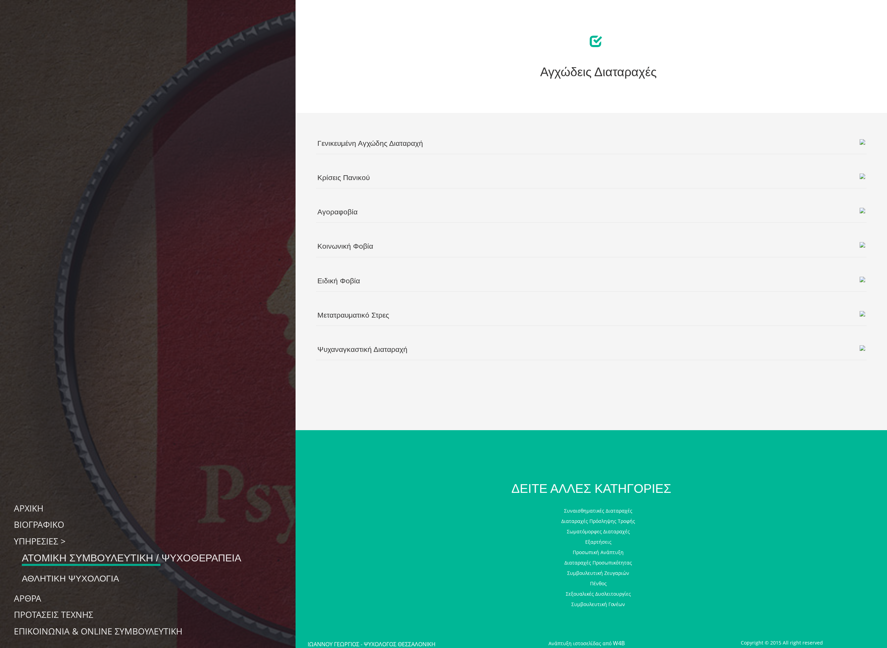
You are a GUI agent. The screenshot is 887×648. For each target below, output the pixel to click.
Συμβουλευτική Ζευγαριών (598, 573)
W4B (619, 643)
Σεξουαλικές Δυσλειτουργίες (598, 594)
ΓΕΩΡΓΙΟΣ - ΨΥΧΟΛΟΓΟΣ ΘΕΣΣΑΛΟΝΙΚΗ (372, 644)
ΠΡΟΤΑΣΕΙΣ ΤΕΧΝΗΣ (53, 615)
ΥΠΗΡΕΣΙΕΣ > (39, 541)
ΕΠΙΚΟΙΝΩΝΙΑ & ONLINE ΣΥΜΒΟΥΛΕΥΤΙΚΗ (98, 631)
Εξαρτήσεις (598, 542)
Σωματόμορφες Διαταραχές (598, 531)
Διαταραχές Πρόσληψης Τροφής (598, 521)
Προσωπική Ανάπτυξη (598, 552)
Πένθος (598, 583)
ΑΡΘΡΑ (27, 598)
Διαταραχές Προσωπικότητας (598, 562)
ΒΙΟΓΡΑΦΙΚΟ (39, 525)
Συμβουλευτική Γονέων (598, 604)
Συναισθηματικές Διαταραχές (598, 510)
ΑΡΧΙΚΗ (28, 508)
